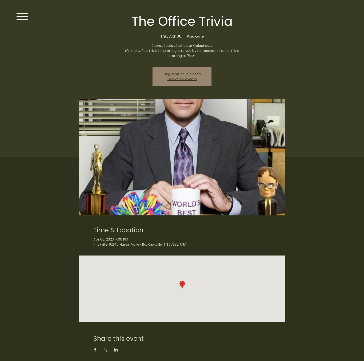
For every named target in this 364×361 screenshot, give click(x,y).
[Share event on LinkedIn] (116, 350)
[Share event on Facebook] (95, 350)
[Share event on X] (106, 350)
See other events (182, 79)
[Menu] (22, 17)
